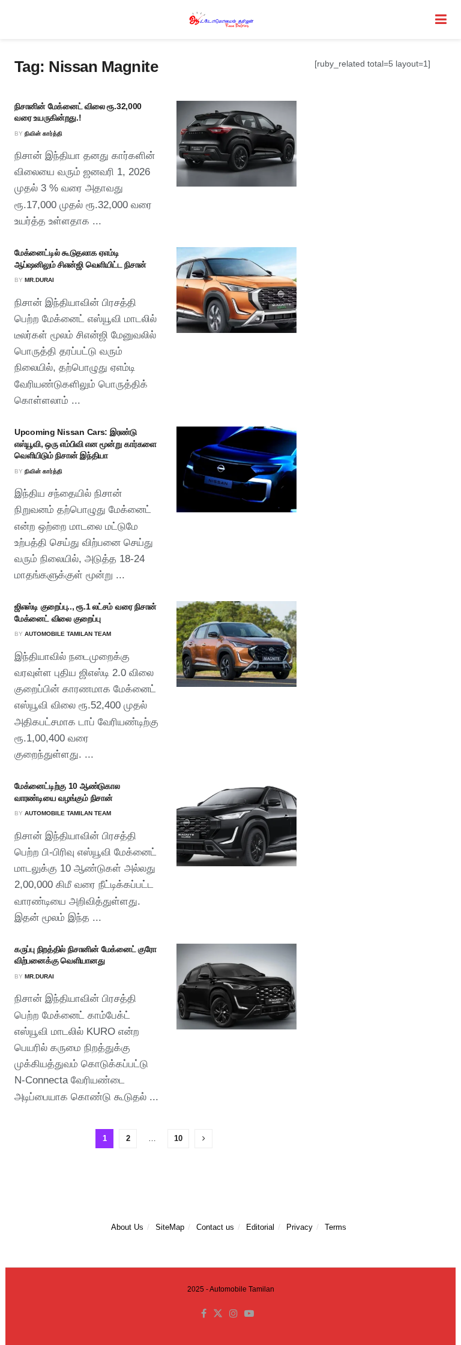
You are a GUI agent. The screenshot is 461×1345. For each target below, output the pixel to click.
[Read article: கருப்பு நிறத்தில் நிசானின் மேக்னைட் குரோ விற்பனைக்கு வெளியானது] (236, 986)
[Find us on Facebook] (203, 1313)
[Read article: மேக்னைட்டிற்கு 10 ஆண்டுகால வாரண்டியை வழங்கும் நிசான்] (236, 823)
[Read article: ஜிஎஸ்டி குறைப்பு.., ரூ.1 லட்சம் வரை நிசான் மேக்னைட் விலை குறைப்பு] (236, 644)
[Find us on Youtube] (249, 1313)
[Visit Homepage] (222, 19)
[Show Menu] (441, 19)
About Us (127, 1227)
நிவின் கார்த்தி (43, 133)
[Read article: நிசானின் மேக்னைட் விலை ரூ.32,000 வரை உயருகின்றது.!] (236, 144)
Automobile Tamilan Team (68, 634)
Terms (335, 1227)
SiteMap (169, 1227)
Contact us (215, 1227)
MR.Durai (39, 280)
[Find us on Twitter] (218, 1313)
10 (178, 1138)
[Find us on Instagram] (233, 1313)
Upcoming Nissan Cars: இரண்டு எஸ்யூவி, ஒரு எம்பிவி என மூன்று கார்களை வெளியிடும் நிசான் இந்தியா (85, 443)
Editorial (260, 1227)
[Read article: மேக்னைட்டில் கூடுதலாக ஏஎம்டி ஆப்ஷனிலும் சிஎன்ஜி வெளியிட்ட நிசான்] (236, 290)
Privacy (299, 1227)
